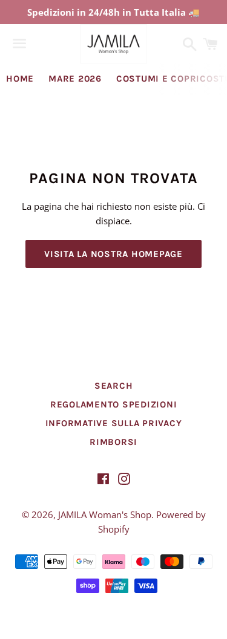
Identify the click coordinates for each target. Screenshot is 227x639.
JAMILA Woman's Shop (104, 514)
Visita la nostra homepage (113, 253)
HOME (20, 78)
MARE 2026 (75, 78)
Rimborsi (113, 441)
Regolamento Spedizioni (113, 404)
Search (113, 385)
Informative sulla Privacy (113, 423)
